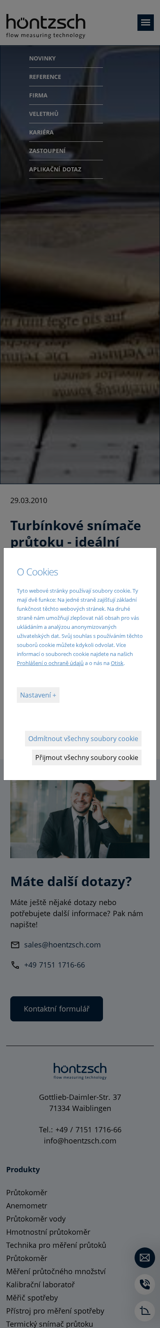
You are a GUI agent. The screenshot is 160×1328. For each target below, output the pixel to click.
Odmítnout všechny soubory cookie (83, 738)
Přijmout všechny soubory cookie (86, 757)
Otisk (117, 663)
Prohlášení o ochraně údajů (50, 663)
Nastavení (36, 695)
